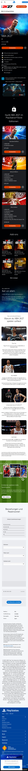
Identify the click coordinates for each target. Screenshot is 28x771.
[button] (14, 90)
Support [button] (4, 737)
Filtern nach (6, 553)
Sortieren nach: (7, 561)
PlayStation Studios (6, 722)
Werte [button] (3, 734)
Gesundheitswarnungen (8, 645)
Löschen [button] (22, 591)
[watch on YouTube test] (22, 95)
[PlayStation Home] (14, 2)
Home (3, 713)
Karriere (3, 720)
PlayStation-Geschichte (6, 727)
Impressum (4, 718)
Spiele (7, 713)
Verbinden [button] (4, 743)
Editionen (6, 544)
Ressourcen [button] (5, 740)
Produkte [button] (4, 731)
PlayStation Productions (6, 724)
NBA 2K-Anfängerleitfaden (7, 11)
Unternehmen (4, 726)
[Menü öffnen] (1, 2)
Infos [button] (3, 716)
